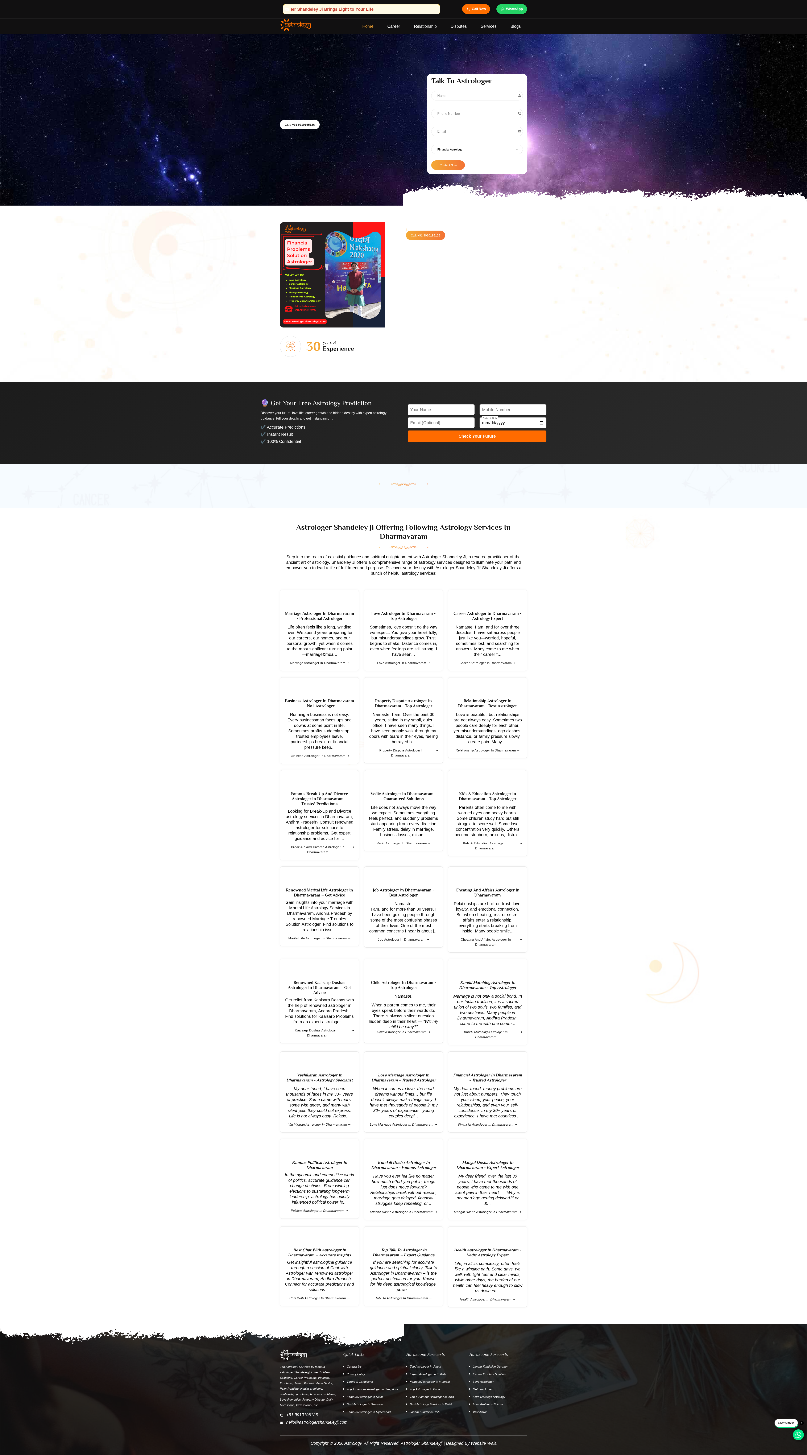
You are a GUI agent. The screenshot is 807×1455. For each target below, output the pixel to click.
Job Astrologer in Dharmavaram (401, 939)
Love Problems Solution (488, 1404)
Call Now (479, 9)
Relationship (425, 26)
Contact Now (448, 165)
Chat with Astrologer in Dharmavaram (317, 1298)
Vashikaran (480, 1412)
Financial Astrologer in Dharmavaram (486, 1124)
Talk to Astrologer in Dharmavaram (401, 1298)
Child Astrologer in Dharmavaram (402, 1032)
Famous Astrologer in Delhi (365, 1396)
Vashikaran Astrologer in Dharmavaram (317, 1124)
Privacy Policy (356, 1374)
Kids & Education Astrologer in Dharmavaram (486, 845)
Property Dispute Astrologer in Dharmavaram (401, 753)
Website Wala (484, 1443)
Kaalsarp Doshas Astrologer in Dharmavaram (317, 1033)
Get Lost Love (482, 1389)
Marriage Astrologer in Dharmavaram (317, 663)
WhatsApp (514, 9)
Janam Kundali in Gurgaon (490, 1366)
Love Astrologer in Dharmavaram (401, 663)
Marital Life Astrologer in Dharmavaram (317, 938)
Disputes (459, 26)
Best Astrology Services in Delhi (431, 1404)
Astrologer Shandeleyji (421, 1443)
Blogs (515, 26)
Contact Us (354, 1366)
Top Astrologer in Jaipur (425, 1366)
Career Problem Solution (489, 1374)
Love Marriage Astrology (489, 1396)
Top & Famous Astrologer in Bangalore (372, 1389)
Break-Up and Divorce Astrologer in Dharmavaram (317, 849)
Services (489, 26)
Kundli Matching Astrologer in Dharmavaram (486, 1034)
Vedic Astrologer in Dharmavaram (402, 843)
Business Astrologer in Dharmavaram (317, 756)
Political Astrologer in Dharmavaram (318, 1210)
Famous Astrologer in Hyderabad (369, 1412)
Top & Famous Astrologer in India (432, 1396)
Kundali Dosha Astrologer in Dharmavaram (402, 1212)
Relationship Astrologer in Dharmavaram (486, 750)
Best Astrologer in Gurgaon (365, 1404)
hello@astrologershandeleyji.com (317, 1422)
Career (393, 26)
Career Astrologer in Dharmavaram (486, 663)
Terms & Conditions (360, 1381)
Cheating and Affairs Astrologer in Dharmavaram (486, 942)
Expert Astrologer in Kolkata (428, 1374)
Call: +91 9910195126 (300, 124)
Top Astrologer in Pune (425, 1389)
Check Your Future (477, 436)
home (367, 26)
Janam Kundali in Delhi (425, 1412)
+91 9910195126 (302, 1414)
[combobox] (477, 149)
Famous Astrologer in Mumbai (430, 1381)
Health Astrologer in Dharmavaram (486, 1299)
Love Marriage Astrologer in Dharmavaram (401, 1124)
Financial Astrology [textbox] (449, 149)
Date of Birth (490, 418)
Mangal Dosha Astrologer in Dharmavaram (486, 1212)
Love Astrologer (483, 1381)
